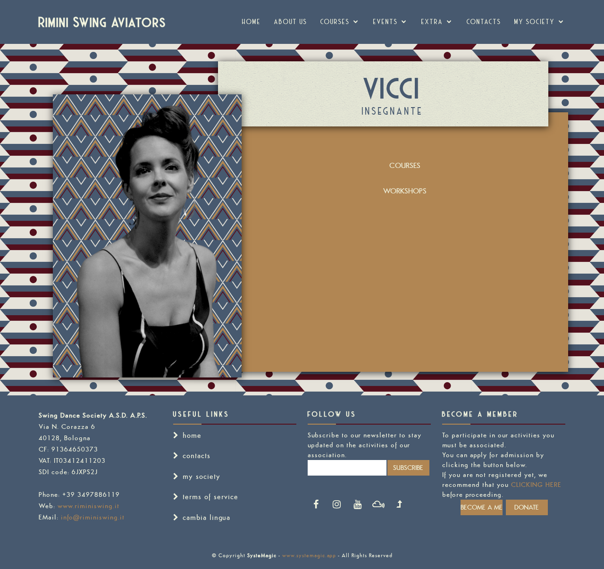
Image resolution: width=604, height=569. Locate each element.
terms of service (210, 496)
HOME (251, 21)
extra (432, 21)
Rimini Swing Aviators (103, 21)
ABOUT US (290, 21)
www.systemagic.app (309, 555)
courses (335, 21)
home (192, 435)
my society (534, 21)
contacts (196, 455)
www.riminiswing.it (88, 506)
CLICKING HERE (536, 484)
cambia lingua (206, 517)
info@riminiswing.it (93, 517)
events (385, 21)
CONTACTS (484, 21)
